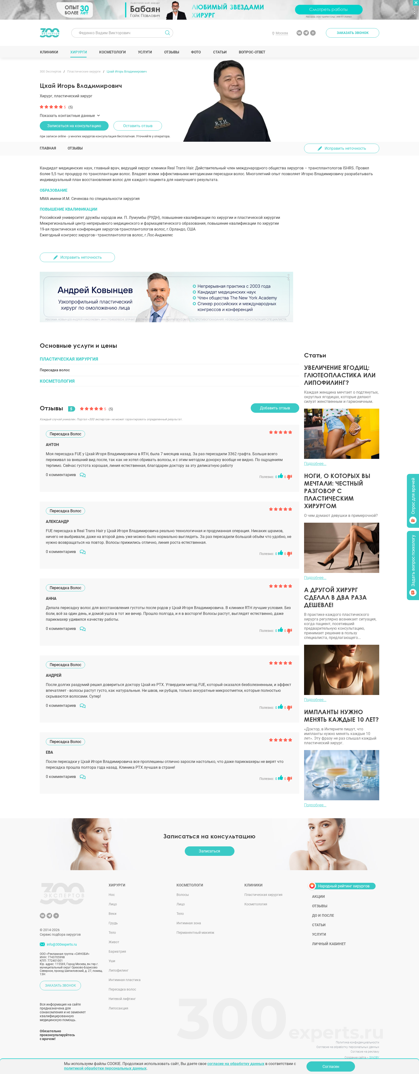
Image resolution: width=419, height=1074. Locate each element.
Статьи (219, 52)
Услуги (145, 52)
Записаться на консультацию (74, 126)
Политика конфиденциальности (357, 1042)
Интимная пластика (125, 980)
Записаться (209, 851)
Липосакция (118, 1008)
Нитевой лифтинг (122, 999)
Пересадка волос (122, 989)
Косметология (255, 904)
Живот (114, 942)
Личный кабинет (329, 944)
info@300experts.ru (62, 944)
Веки (112, 914)
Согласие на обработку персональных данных (347, 1047)
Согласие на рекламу (365, 1051)
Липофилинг (119, 970)
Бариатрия (117, 951)
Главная (48, 148)
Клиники (49, 52)
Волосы (183, 895)
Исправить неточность (345, 148)
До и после (323, 915)
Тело (112, 932)
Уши (112, 961)
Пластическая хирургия (263, 895)
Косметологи (112, 52)
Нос (112, 895)
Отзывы (171, 52)
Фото (196, 52)
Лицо (113, 904)
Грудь (113, 923)
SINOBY (374, 1057)
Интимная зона (189, 923)
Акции (318, 896)
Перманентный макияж (195, 932)
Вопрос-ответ (252, 52)
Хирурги (78, 52)
